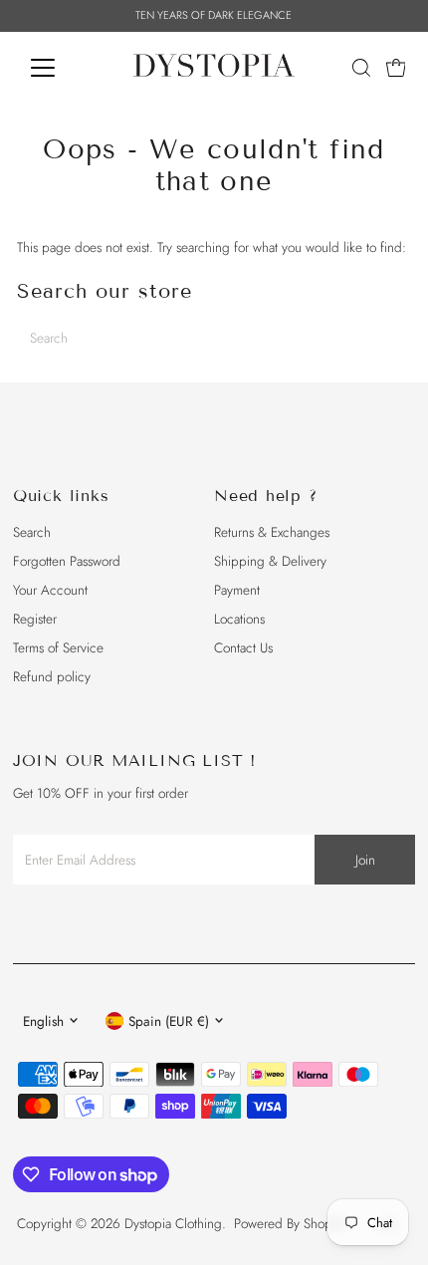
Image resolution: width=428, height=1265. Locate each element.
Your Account (50, 590)
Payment (237, 590)
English (43, 1021)
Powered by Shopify (289, 1223)
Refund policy (52, 676)
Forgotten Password (66, 561)
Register (35, 619)
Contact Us (243, 647)
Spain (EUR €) (168, 1021)
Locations (239, 619)
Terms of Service (58, 647)
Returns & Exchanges (271, 532)
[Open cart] (396, 68)
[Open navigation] (64, 68)
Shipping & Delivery (270, 561)
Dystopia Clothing (173, 1223)
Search (32, 532)
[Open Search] (361, 68)
